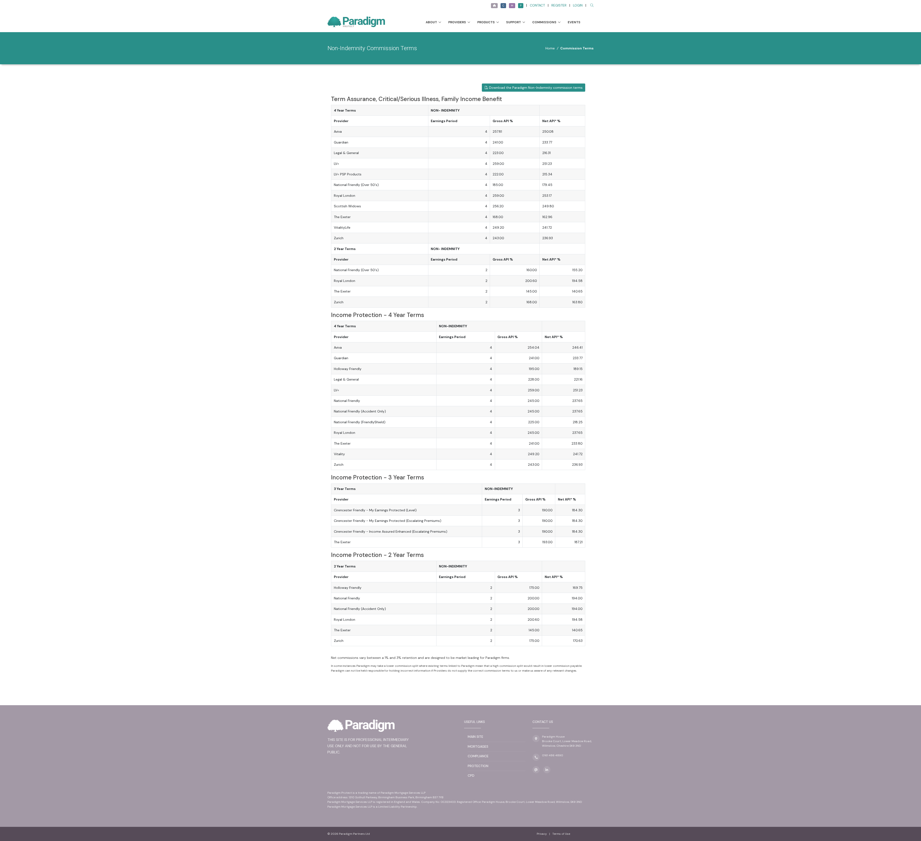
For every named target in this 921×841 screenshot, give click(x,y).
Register (559, 5)
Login (578, 5)
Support (513, 22)
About (431, 22)
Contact (537, 5)
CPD (471, 775)
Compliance (478, 756)
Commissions (544, 22)
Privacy (542, 834)
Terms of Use (561, 834)
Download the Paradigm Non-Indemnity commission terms (535, 87)
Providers (457, 22)
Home (550, 48)
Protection (478, 766)
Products (486, 22)
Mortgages (478, 746)
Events (574, 22)
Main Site (475, 736)
